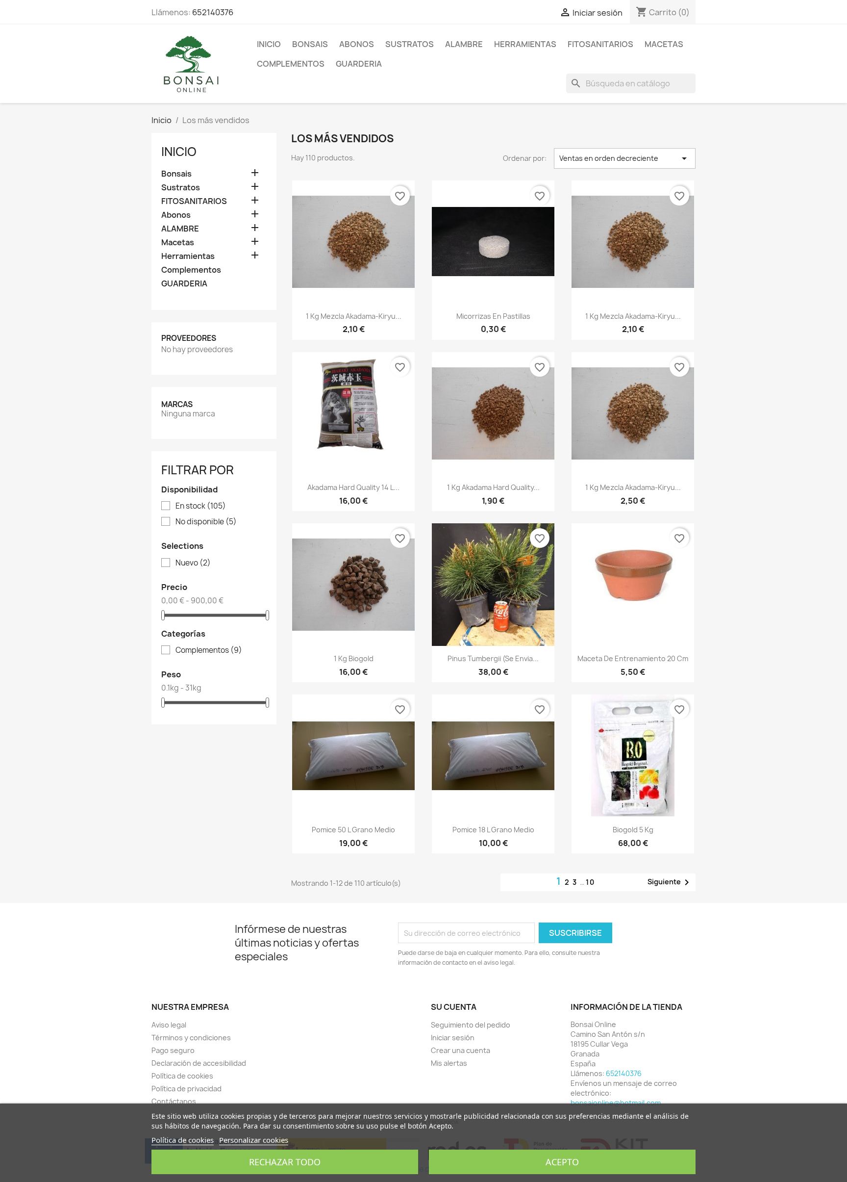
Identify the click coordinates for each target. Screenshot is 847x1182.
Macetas (664, 44)
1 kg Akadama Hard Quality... (493, 487)
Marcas (177, 404)
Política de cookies (182, 1075)
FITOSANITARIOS (600, 44)
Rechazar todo (285, 1162)
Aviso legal (168, 1024)
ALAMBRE (464, 44)
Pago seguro (173, 1050)
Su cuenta (453, 1007)
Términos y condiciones (191, 1037)
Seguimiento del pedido (470, 1024)
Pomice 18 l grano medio (493, 829)
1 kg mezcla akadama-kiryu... (353, 316)
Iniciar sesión (452, 1037)
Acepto (562, 1162)
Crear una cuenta (460, 1050)
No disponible (206, 522)
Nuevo (193, 563)
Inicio (269, 44)
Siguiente (670, 882)
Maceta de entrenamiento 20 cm (632, 658)
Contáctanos (173, 1101)
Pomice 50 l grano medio (353, 829)
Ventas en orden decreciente (624, 158)
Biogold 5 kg (633, 829)
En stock (200, 506)
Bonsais (310, 44)
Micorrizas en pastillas (493, 316)
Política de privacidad (186, 1088)
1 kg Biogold (354, 658)
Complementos (290, 63)
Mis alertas (449, 1063)
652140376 (212, 12)
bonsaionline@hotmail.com (616, 1102)
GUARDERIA (359, 63)
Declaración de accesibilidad (198, 1063)
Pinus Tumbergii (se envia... (493, 658)
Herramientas (525, 44)
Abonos (356, 44)
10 (590, 882)
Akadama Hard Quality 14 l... (353, 487)
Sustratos (409, 44)
